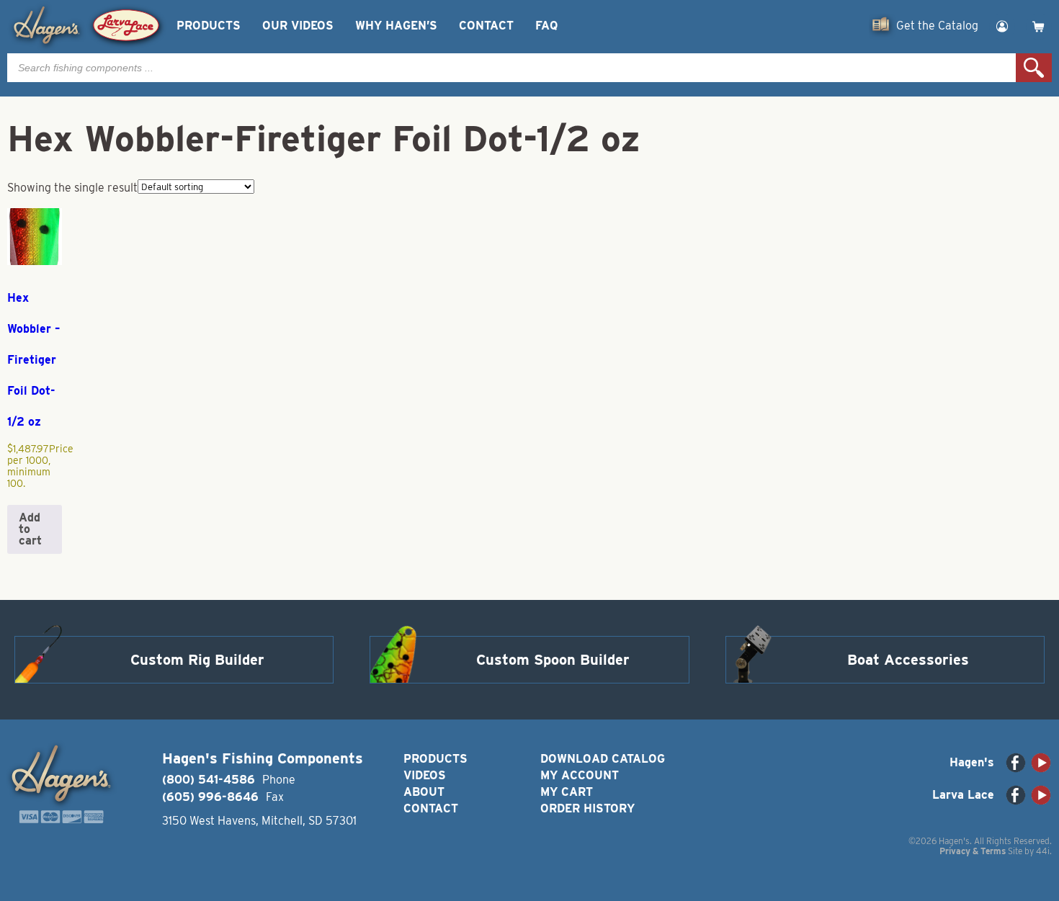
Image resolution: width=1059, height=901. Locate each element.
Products (208, 25)
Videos (424, 775)
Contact (486, 25)
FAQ (546, 25)
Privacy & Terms (972, 851)
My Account (579, 775)
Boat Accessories (908, 659)
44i (1043, 851)
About (423, 792)
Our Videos (298, 25)
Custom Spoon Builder (553, 659)
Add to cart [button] (30, 529)
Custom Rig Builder (197, 659)
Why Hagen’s (396, 25)
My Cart (566, 792)
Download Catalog (602, 759)
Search (1034, 67)
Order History (587, 808)
